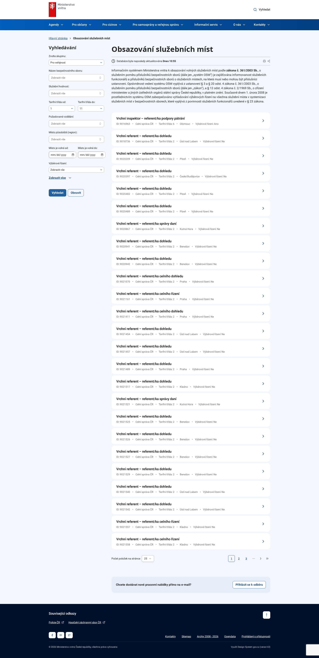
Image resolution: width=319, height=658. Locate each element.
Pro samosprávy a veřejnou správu (156, 24)
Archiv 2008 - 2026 (207, 636)
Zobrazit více (57, 178)
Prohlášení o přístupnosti (256, 636)
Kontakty (259, 24)
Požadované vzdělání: (61, 116)
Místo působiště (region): (63, 132)
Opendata (230, 636)
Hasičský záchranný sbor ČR (84, 622)
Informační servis (206, 24)
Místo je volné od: (58, 148)
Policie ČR (54, 622)
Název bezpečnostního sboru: (66, 70)
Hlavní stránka (58, 38)
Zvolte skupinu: (57, 56)
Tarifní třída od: (57, 102)
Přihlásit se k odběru (249, 584)
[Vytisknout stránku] (264, 61)
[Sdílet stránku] (268, 61)
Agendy (54, 24)
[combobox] (148, 558)
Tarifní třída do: (86, 102)
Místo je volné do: (87, 148)
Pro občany (79, 24)
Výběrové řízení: (58, 163)
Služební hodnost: (59, 86)
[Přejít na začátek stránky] (266, 615)
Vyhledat (264, 9)
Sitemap (186, 636)
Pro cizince (109, 24)
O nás (237, 24)
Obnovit (76, 192)
